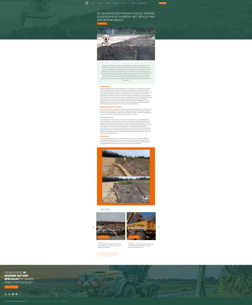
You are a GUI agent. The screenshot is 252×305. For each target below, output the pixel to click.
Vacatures (162, 3)
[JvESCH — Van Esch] (86, 3)
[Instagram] (13, 294)
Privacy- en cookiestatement (60, 301)
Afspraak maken (11, 287)
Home (92, 3)
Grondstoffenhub (142, 3)
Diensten (109, 3)
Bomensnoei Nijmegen (16, 301)
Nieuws (125, 3)
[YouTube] (16, 294)
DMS (24, 301)
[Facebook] (5, 294)
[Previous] (93, 227)
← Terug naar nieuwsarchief (107, 254)
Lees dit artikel (110, 231)
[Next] (158, 227)
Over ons (100, 3)
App (27, 301)
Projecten (116, 3)
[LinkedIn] (9, 294)
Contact (133, 3)
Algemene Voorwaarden (46, 301)
